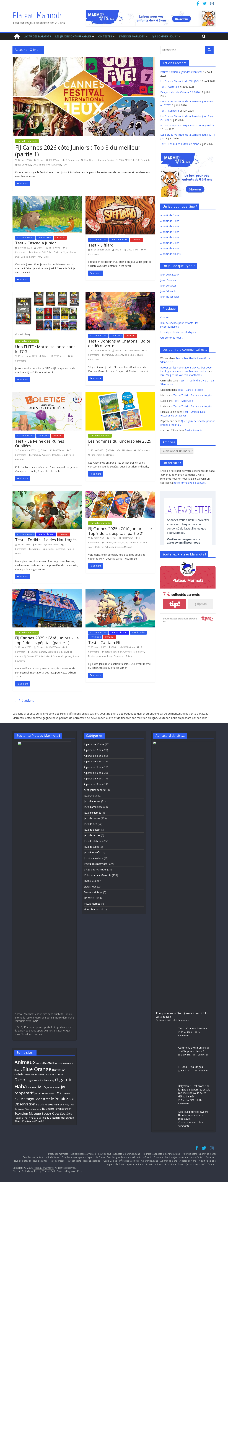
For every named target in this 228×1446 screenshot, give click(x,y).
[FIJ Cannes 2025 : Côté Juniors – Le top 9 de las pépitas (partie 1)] (47, 591)
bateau (108, 651)
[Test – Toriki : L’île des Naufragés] (47, 493)
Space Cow (50, 1113)
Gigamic (63, 1079)
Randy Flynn (35, 256)
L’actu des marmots (37, 36)
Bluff (55, 1070)
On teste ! (105, 36)
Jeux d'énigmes (92, 812)
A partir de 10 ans (170, 254)
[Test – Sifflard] (120, 198)
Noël (71, 1099)
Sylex (35, 164)
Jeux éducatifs (168, 291)
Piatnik (40, 1104)
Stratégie (66, 1114)
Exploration (48, 548)
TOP (65, 164)
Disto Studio (54, 651)
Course (59, 1074)
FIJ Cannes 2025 (134, 542)
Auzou (59, 1063)
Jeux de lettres (92, 835)
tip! (174, 604)
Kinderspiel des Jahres (102, 454)
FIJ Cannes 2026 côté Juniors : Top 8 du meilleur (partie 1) (77, 151)
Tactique (18, 1117)
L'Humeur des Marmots (97, 875)
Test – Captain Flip (105, 642)
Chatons (119, 354)
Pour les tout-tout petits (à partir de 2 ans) (119, 1153)
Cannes (102, 160)
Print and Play (61, 1104)
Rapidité (48, 1108)
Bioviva (18, 1070)
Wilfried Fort (40, 1121)
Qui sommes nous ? (165, 36)
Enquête (38, 1080)
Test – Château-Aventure (192, 1028)
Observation (24, 1104)
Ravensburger (63, 1108)
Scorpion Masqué (123, 547)
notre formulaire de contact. (189, 482)
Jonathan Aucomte (122, 651)
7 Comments (202, 1054)
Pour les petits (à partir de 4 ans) (199, 1153)
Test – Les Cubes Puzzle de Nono (179, 144)
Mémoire (59, 1098)
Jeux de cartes (168, 285)
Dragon (29, 1080)
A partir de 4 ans (169, 226)
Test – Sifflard (100, 245)
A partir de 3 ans (169, 221)
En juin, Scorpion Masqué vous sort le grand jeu (187, 125)
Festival (111, 160)
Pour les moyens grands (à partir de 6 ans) (83, 1157)
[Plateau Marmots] (16, 36)
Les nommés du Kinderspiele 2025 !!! (119, 443)
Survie (18, 553)
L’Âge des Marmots (132, 36)
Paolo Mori (138, 651)
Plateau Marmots (37, 15)
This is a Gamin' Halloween (57, 1117)
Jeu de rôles (68, 454)
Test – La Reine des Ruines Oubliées (39, 443)
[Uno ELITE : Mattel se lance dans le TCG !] (47, 294)
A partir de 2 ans (169, 215)
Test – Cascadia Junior (35, 242)
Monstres (42, 1099)
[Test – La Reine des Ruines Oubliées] (47, 394)
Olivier (40, 160)
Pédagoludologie (33, 1109)
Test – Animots (194, 430)
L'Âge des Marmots (95, 869)
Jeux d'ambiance (119, 239)
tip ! (37, 1021)
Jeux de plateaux (46, 534)
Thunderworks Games (50, 164)
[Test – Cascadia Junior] (47, 198)
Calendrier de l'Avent (34, 1074)
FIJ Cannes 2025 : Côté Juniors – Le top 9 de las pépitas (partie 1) (47, 640)
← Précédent (24, 700)
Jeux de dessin (92, 829)
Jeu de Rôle (130, 354)
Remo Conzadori (115, 656)
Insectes (56, 454)
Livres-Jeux (116, 335)
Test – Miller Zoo (183, 400)
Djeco (19, 1080)
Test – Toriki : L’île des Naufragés (46, 539)
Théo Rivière (22, 1121)
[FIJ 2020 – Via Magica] (165, 1065)
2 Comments (182, 1020)
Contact (164, 317)
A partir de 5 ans (25, 435)
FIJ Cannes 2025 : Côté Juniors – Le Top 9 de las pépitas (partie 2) (120, 531)
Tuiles (45, 256)
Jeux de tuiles (44, 237)
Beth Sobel (47, 252)
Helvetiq (32, 1087)
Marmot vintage (93, 892)
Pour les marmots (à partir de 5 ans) (41, 1157)
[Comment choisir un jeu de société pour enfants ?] (165, 1045)
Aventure (46, 454)
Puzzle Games (92, 903)
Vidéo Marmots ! (93, 909)
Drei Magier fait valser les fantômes (181, 375)
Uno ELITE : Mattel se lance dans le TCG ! (45, 349)
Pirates (91, 656)
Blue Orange (90, 160)
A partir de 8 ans (98, 239)
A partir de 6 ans (25, 237)
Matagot (99, 547)
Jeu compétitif (53, 1087)
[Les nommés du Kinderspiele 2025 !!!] (120, 394)
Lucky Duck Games (64, 548)
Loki (59, 1093)
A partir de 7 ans (98, 335)
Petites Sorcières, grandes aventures (181, 72)
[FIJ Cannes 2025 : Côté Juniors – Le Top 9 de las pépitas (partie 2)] (120, 493)
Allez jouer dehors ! (95, 790)
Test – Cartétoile (170, 86)
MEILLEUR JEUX (132, 160)
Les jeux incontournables (73, 36)
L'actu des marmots (27, 141)
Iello (42, 1086)
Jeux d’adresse (168, 280)
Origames (66, 656)
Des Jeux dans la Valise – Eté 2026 (180, 92)
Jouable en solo (44, 1093)
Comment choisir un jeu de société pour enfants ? (193, 1049)
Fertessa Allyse (61, 252)
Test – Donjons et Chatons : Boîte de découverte (119, 343)
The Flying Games (32, 1117)
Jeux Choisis (91, 795)
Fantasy (49, 1080)
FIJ (123, 542)
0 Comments (72, 160)
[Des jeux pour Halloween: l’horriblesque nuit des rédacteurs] (165, 1110)
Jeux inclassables (170, 296)
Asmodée (41, 1063)
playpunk (101, 656)
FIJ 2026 (120, 160)
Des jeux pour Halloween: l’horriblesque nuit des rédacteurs (193, 1115)
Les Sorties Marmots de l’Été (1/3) (180, 81)
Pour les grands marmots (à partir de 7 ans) (129, 1157)
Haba (20, 1086)
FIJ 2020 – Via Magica (190, 1066)
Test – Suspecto (169, 110)
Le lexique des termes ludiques (178, 332)
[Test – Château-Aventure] (165, 1026)
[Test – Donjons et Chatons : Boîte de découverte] (120, 294)
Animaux (36, 252)
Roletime (19, 459)
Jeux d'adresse (92, 801)
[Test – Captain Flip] (120, 591)
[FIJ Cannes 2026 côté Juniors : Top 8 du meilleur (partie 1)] (83, 59)
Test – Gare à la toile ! (190, 389)
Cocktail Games (38, 651)
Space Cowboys (23, 164)
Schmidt (145, 160)
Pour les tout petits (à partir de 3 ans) (161, 1153)
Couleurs (49, 1074)
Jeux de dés (90, 824)
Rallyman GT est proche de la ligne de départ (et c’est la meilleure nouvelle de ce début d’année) (194, 1091)
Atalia (51, 1063)
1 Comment (203, 1070)
